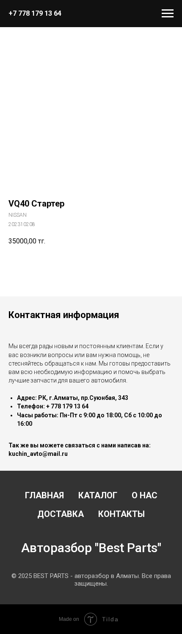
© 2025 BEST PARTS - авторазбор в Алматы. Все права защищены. (91, 579)
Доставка (60, 514)
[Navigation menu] (168, 13)
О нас (144, 495)
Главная (44, 495)
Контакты (121, 514)
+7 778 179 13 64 (34, 13)
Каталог (97, 495)
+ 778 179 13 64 (67, 406)
